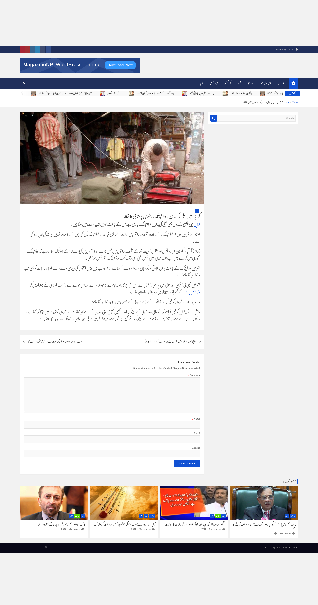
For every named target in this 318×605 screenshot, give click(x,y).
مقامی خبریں (267, 83)
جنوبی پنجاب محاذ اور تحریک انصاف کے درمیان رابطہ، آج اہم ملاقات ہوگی (170, 342)
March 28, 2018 (75, 529)
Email (196, 433)
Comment (194, 375)
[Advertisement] (218, 23)
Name (196, 419)
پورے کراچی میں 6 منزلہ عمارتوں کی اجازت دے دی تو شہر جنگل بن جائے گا (55, 342)
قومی (239, 83)
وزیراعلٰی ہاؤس (192, 292)
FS (273, 533)
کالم (201, 83)
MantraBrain (291, 547)
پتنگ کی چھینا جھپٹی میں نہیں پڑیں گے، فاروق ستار (61, 524)
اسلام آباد (250, 83)
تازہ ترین (281, 83)
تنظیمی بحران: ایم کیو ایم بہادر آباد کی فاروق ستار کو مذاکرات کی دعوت (195, 524)
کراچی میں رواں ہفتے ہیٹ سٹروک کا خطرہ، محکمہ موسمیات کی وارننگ (124, 524)
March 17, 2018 (286, 533)
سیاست (217, 516)
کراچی (197, 224)
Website (196, 448)
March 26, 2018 (216, 529)
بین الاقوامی (214, 83)
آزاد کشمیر (228, 83)
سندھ (197, 211)
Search (213, 118)
